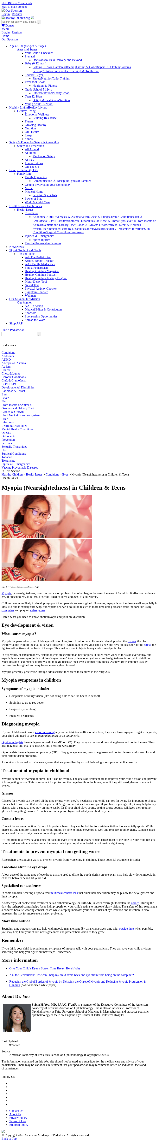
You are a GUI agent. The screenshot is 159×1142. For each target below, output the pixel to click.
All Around (32, 149)
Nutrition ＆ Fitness (45, 85)
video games (37, 610)
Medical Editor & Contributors (43, 309)
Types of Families (80, 180)
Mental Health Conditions (17, 429)
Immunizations (34, 163)
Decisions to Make (44, 60)
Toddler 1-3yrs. (34, 75)
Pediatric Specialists (45, 195)
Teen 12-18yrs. (34, 96)
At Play (29, 159)
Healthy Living (26, 111)
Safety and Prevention (30, 145)
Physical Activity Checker (41, 288)
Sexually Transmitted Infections (124, 228)
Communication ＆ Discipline (51, 180)
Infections (54, 228)
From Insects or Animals (16, 404)
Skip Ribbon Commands (17, 3)
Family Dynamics (36, 177)
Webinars (30, 295)
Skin (4, 450)
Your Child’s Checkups (39, 53)
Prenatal (30, 56)
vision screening (45, 732)
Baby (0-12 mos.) (35, 63)
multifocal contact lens (64, 893)
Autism (85, 216)
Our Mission (24, 302)
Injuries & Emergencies (16, 464)
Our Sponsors (13, 10)
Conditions (31, 213)
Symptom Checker (36, 292)
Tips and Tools (26, 253)
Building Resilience (45, 118)
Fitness (37, 78)
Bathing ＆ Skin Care (46, 67)
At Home (30, 152)
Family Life (24, 173)
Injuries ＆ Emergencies (39, 236)
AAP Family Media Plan (40, 264)
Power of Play (33, 198)
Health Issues (25, 209)
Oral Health (32, 131)
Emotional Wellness (37, 114)
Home (5, 36)
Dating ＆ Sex (41, 100)
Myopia (6, 593)
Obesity (90, 228)
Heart (44, 228)
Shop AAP (16, 323)
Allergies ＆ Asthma (68, 216)
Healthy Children (12, 474)
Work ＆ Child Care (37, 202)
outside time (126, 928)
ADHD (51, 216)
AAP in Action (34, 306)
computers (8, 610)
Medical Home (34, 191)
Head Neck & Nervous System (21, 415)
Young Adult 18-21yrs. (39, 104)
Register (17, 14)
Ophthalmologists (12, 742)
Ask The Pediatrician (38, 257)
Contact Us (16, 1110)
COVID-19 (55, 220)
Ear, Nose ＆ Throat (107, 220)
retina (147, 644)
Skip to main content (14, 6)
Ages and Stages (27, 49)
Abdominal (39, 216)
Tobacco (7, 457)
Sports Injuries (41, 239)
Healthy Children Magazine (42, 271)
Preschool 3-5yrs (35, 82)
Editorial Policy (18, 1124)
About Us (15, 1114)
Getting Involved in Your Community (48, 184)
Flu (134, 220)
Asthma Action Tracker (39, 260)
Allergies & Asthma (14, 363)
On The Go (32, 166)
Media (29, 188)
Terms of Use (17, 1121)
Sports (29, 138)
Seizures (100, 228)
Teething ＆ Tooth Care (84, 71)
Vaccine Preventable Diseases (43, 243)
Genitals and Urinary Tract (59, 225)
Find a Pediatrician (36, 267)
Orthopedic (8, 436)
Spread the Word (35, 320)
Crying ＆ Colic (86, 67)
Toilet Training (61, 78)
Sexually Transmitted (14, 446)
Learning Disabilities (73, 228)
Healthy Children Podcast (40, 274)
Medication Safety (44, 156)
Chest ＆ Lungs (99, 216)
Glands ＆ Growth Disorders (93, 225)
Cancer (6, 370)
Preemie (58, 71)
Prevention (8, 439)
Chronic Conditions (121, 216)
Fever (128, 220)
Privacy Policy (18, 1117)
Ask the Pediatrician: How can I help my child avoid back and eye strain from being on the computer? (71, 975)
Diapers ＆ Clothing (108, 67)
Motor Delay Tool (36, 281)
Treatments (77, 232)
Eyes (122, 220)
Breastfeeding (67, 67)
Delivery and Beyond (68, 60)
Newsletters (32, 285)
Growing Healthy (35, 125)
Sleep (66, 71)
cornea (132, 641)
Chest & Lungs (11, 373)
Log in (6, 14)
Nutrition (48, 71)
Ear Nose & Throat (13, 391)
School (66, 93)
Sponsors (30, 313)
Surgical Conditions (58, 232)
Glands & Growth (13, 411)
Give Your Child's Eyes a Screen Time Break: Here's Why (44, 968)
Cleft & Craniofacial (14, 380)
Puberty (57, 93)
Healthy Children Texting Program (46, 278)
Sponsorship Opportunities (41, 316)
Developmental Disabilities (78, 220)
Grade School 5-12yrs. (39, 89)
